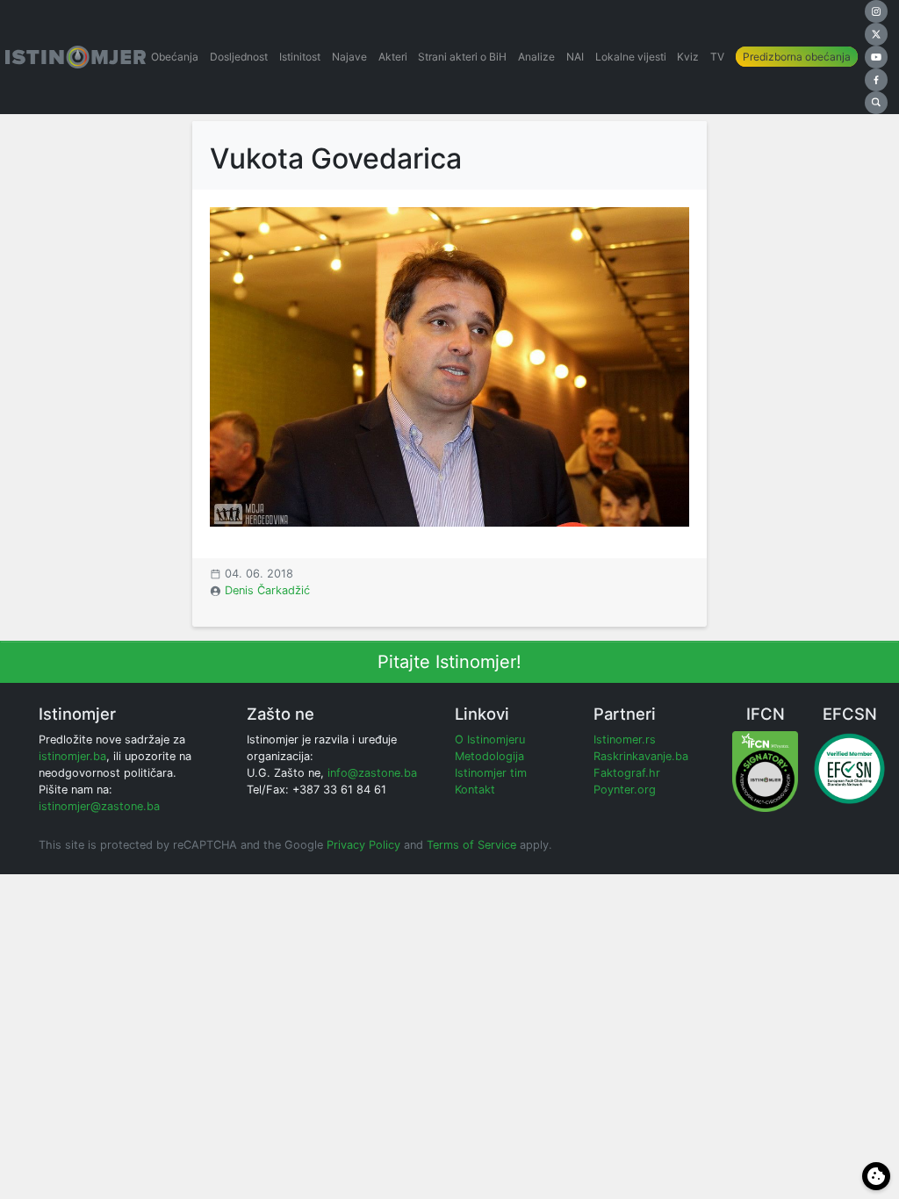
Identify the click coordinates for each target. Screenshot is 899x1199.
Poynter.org (624, 789)
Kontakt (475, 789)
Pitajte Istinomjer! (449, 661)
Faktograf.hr (626, 772)
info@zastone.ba (372, 772)
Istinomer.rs (624, 739)
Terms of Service (471, 844)
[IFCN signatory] (765, 770)
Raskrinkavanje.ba (640, 756)
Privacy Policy (363, 844)
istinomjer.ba (72, 756)
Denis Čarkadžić (267, 590)
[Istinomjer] (75, 57)
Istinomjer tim (491, 772)
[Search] (876, 102)
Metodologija (489, 756)
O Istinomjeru (490, 739)
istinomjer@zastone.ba (99, 806)
